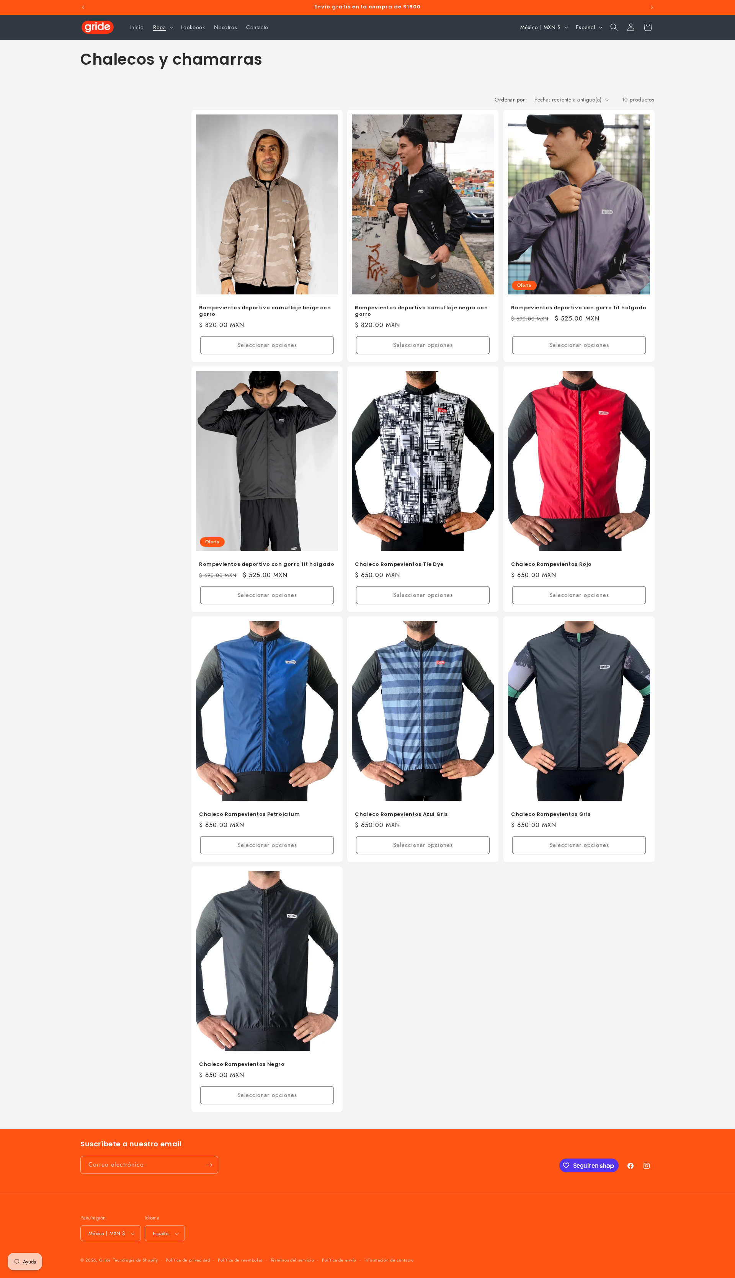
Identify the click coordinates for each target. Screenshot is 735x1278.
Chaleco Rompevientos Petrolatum (249, 814)
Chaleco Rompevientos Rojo (551, 564)
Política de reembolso (240, 1260)
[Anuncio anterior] (83, 7)
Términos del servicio (292, 1260)
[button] (162, 27)
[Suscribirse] (209, 1165)
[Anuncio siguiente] (652, 7)
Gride (105, 1260)
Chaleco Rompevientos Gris (551, 814)
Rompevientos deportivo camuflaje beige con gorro (265, 311)
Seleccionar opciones (267, 345)
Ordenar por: (511, 99)
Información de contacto (389, 1260)
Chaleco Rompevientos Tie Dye (399, 564)
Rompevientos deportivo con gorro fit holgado (578, 308)
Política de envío (339, 1260)
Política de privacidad (188, 1260)
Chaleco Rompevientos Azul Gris (401, 814)
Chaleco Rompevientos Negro (242, 1064)
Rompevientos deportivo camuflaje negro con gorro (421, 311)
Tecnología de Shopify (135, 1260)
